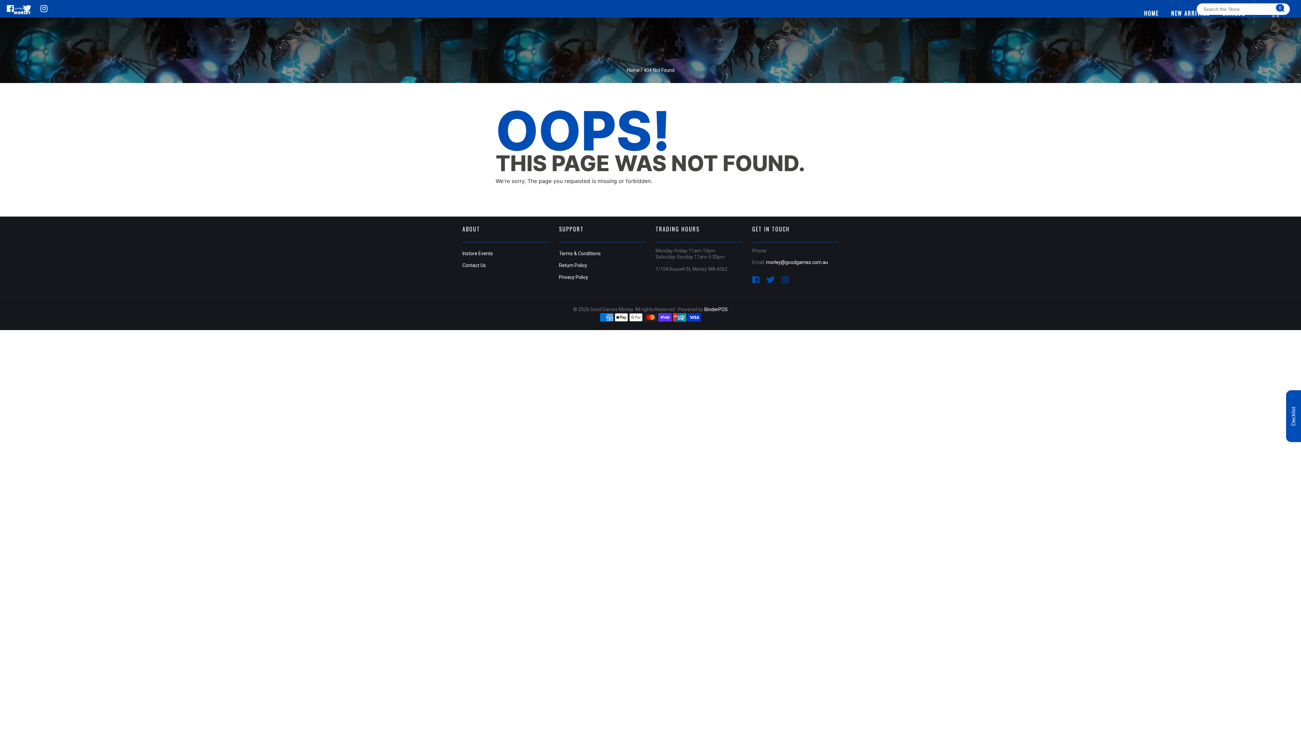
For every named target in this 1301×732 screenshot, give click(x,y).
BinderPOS (716, 309)
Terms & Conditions (580, 253)
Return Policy (573, 265)
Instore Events (477, 253)
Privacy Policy (573, 277)
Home (633, 70)
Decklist (1293, 416)
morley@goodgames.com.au (797, 262)
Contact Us (474, 265)
